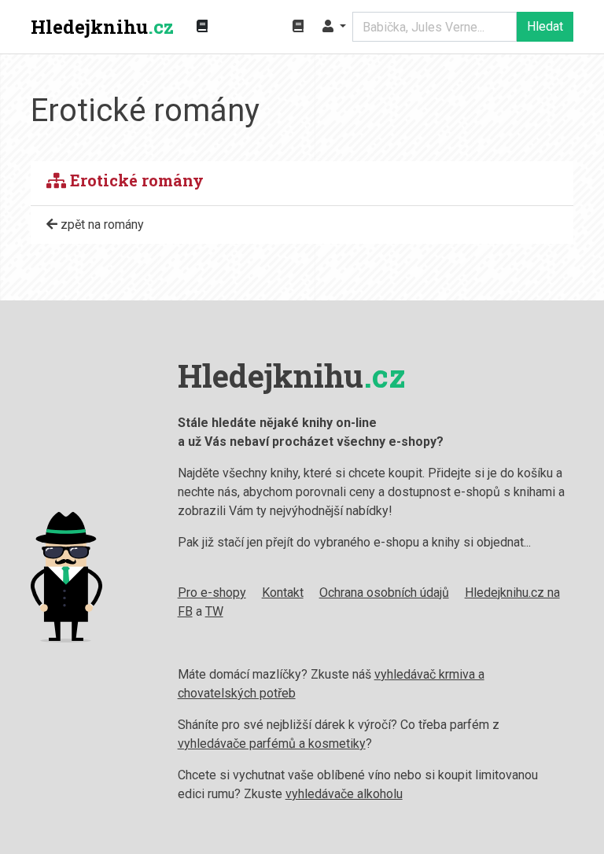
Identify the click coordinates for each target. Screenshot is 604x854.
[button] (334, 26)
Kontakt (283, 592)
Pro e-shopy (212, 592)
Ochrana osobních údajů (384, 592)
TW (214, 611)
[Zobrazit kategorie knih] (202, 27)
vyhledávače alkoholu (344, 793)
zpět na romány (100, 224)
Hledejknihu (102, 26)
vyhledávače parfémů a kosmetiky (272, 743)
